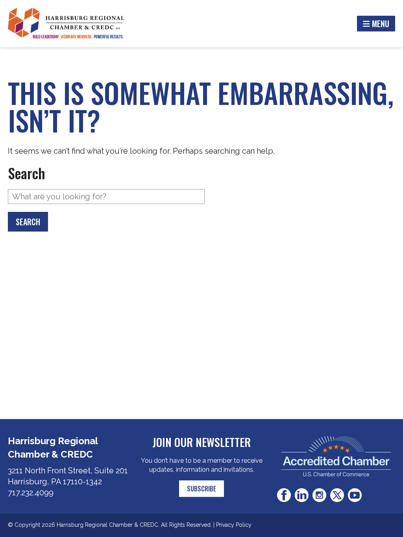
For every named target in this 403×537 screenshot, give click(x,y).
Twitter (337, 495)
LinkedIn (302, 495)
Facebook (284, 495)
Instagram (319, 495)
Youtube (355, 495)
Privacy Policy (233, 525)
